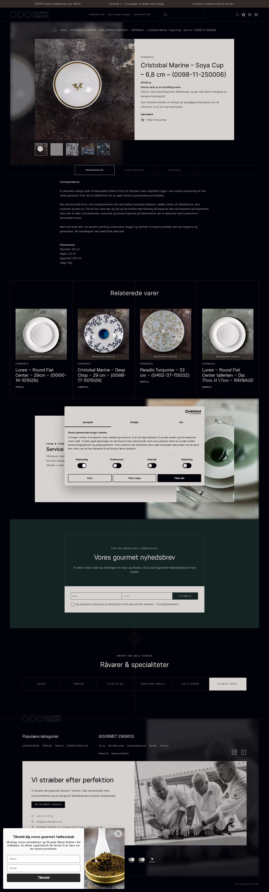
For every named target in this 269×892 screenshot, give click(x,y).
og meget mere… (227, 684)
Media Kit (103, 753)
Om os (102, 745)
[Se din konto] (237, 15)
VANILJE (59, 745)
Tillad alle (179, 478)
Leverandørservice (136, 745)
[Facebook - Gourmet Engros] (243, 752)
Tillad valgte (134, 478)
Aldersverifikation (120, 753)
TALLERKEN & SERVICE (114, 30)
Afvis (90, 478)
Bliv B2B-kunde (116, 745)
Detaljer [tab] (134, 422)
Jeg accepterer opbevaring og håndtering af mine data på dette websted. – (127, 604)
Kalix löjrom (190, 684)
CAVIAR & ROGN (30, 745)
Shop (64, 30)
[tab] (95, 170)
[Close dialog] (118, 834)
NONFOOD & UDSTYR (83, 30)
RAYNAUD (138, 30)
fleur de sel (115, 684)
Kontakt (153, 745)
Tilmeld (43, 877)
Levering (174, 170)
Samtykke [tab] (88, 422)
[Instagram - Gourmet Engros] (234, 752)
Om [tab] (181, 422)
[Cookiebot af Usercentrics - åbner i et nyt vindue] (187, 412)
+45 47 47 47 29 (44, 816)
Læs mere (147, 114)
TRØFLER (47, 745)
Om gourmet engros (48, 804)
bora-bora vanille (153, 684)
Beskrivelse (95, 170)
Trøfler (78, 684)
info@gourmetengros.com (49, 821)
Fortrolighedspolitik (167, 604)
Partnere (164, 745)
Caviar (41, 684)
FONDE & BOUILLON (77, 745)
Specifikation (135, 170)
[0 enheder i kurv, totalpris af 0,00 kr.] (256, 15)
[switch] (117, 465)
